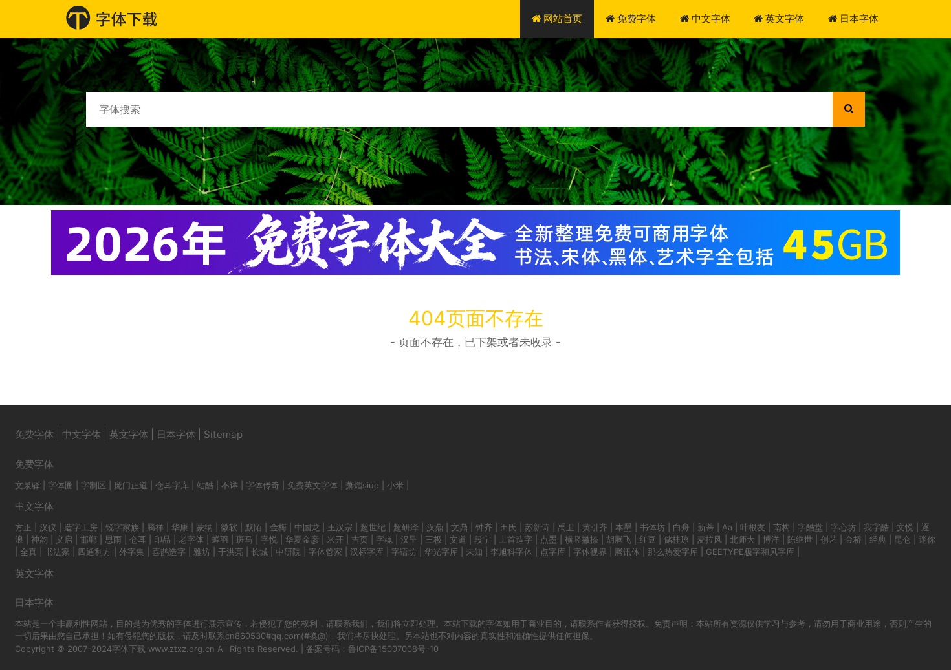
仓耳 (137, 539)
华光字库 (441, 551)
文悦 (905, 527)
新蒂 (705, 527)
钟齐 (484, 527)
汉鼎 (434, 527)
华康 (179, 527)
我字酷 (876, 527)
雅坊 (201, 551)
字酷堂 (810, 527)
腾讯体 (627, 551)
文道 (458, 539)
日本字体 (858, 18)
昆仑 (902, 539)
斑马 (244, 539)
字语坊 (404, 551)
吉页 (359, 539)
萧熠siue (362, 485)
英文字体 (783, 18)
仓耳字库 (172, 485)
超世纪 (373, 527)
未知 (474, 551)
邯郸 (88, 539)
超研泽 (406, 527)
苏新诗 (537, 527)
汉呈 (408, 539)
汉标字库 (367, 551)
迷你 (927, 539)
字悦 (269, 539)
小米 (395, 485)
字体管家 (325, 551)
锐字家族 (122, 527)
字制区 (93, 485)
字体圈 (60, 485)
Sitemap (223, 434)
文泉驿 (27, 485)
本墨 (623, 527)
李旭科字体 (511, 551)
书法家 (57, 551)
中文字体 (709, 18)
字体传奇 (262, 485)
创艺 (828, 539)
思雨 (113, 539)
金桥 (853, 539)
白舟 (681, 527)
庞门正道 (131, 485)
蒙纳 (204, 527)
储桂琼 (676, 539)
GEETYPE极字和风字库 (750, 551)
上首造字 (515, 539)
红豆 (647, 539)
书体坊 (652, 527)
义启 (64, 539)
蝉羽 (220, 539)
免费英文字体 (312, 485)
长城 (259, 551)
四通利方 (94, 551)
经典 (877, 539)
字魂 (384, 539)
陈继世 (800, 539)
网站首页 (561, 18)
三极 (433, 539)
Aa (727, 527)
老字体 (191, 539)
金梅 (278, 527)
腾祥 (155, 527)
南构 (781, 527)
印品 (162, 539)
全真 (28, 551)
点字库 (552, 551)
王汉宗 (340, 527)
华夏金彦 (302, 539)
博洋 (771, 539)
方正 (23, 527)
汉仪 (47, 527)
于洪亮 (230, 551)
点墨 (548, 539)
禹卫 (566, 527)
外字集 (131, 551)
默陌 (253, 527)
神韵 (39, 539)
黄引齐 (594, 527)
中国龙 (307, 527)
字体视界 (590, 551)
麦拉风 (709, 539)
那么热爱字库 (673, 551)
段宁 (482, 539)
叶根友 (752, 527)
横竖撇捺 (581, 539)
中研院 (288, 551)
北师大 (742, 539)
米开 (335, 539)
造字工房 (81, 527)
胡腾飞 (618, 539)
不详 (229, 485)
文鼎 (459, 527)
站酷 (205, 485)
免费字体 (635, 18)
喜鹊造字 (169, 551)
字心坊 (843, 527)
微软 (229, 527)
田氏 (508, 527)
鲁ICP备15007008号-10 (393, 648)
